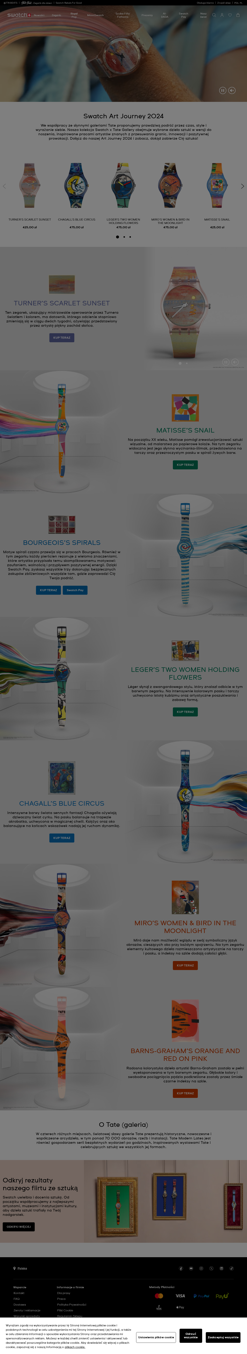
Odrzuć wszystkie (191, 1336)
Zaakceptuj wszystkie (223, 1337)
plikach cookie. (75, 1347)
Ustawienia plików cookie (156, 1337)
